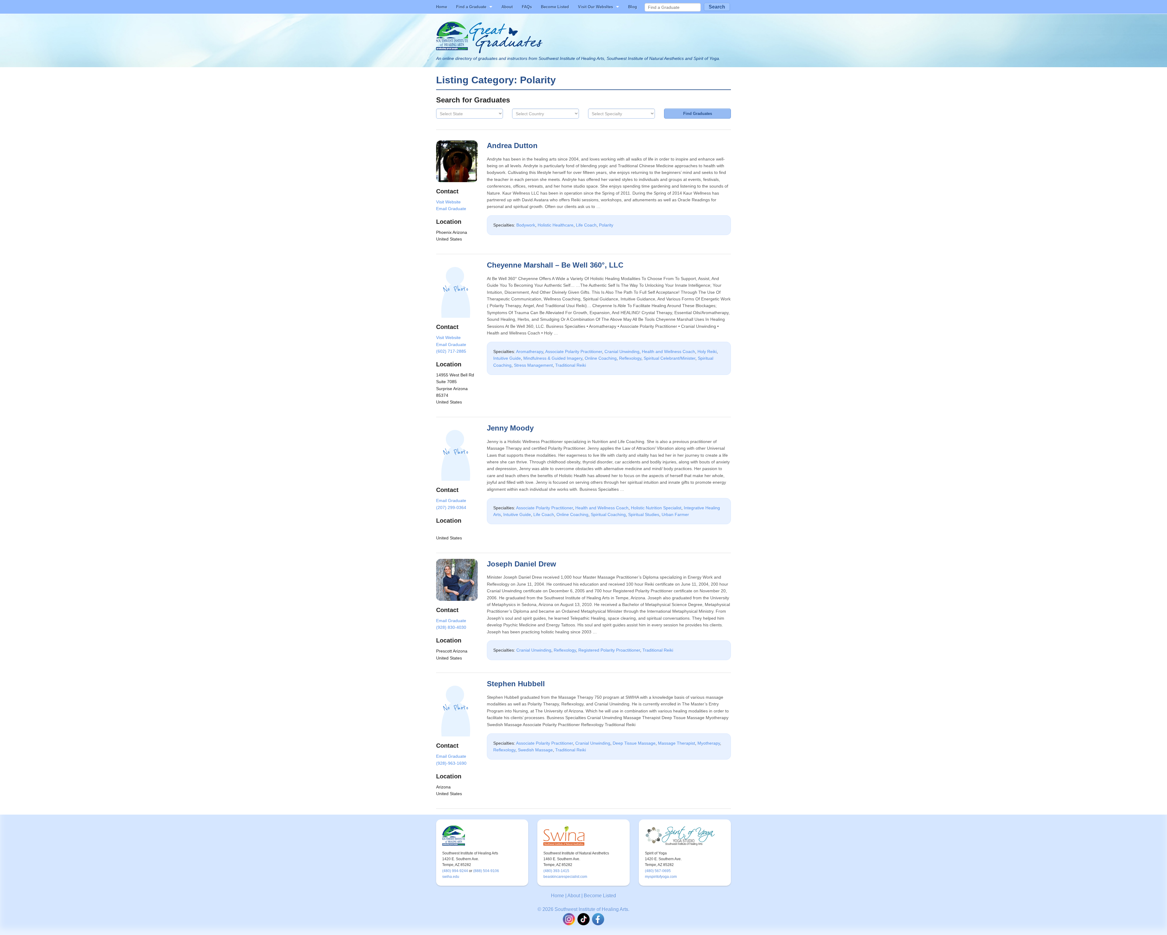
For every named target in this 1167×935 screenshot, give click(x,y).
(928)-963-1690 (451, 763)
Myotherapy (708, 743)
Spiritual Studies (643, 514)
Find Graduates (697, 113)
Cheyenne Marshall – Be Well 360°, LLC (555, 265)
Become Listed (555, 7)
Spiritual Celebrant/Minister (669, 358)
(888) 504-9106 (486, 871)
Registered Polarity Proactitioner (609, 650)
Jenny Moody (510, 428)
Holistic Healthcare (555, 225)
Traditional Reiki (570, 365)
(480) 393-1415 (556, 871)
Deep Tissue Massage (634, 743)
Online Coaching (601, 358)
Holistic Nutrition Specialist (656, 507)
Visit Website (448, 201)
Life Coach (586, 225)
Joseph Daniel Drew (521, 564)
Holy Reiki (707, 351)
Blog (632, 7)
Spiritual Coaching (608, 514)
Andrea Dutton (512, 145)
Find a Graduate (471, 7)
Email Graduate (451, 208)
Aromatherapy (529, 351)
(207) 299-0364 (451, 507)
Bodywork (525, 225)
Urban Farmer (675, 514)
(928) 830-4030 (451, 627)
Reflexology (630, 358)
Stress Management (533, 365)
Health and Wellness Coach (668, 351)
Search (717, 6)
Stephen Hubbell (516, 684)
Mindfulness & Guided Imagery (552, 358)
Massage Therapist (676, 743)
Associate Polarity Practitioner (573, 351)
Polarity (606, 225)
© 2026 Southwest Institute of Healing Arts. (583, 909)
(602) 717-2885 (451, 351)
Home (441, 7)
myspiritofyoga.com (661, 876)
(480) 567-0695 (658, 871)
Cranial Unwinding (621, 351)
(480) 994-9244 (455, 871)
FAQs (527, 7)
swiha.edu (450, 876)
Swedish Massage (535, 749)
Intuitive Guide (507, 358)
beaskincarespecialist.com (565, 876)
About (507, 7)
